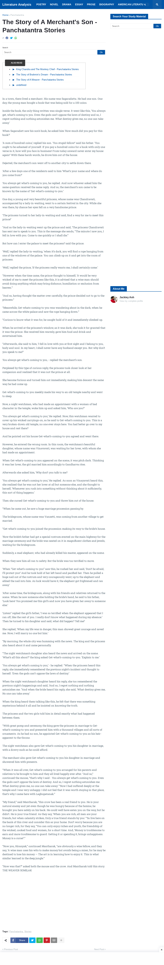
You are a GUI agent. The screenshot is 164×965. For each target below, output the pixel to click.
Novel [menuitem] (54, 4)
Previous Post (11, 949)
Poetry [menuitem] (41, 4)
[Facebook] (7, 38)
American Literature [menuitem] (132, 4)
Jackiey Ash (126, 297)
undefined (21, 85)
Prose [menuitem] (91, 4)
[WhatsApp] (16, 38)
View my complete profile (131, 301)
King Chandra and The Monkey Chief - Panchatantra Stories (47, 69)
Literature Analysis (16, 4)
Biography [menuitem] (106, 4)
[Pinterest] (47, 940)
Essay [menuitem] (79, 4)
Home (5, 15)
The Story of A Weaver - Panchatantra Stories (40, 79)
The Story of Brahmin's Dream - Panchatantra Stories (44, 74)
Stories (27, 931)
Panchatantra (17, 15)
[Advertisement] (54, 902)
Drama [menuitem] (66, 4)
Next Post (99, 949)
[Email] (54, 940)
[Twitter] (11, 38)
